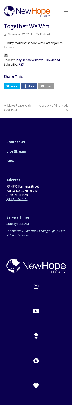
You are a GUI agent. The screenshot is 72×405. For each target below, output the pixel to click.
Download (53, 60)
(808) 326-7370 (17, 199)
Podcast (45, 34)
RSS (21, 64)
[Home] (36, 271)
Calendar (23, 235)
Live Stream (16, 151)
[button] (12, 86)
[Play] (6, 56)
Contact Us (15, 142)
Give (10, 161)
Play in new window (29, 60)
